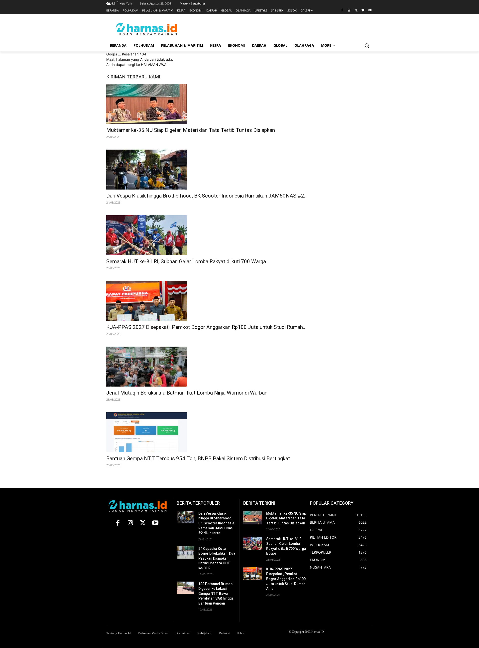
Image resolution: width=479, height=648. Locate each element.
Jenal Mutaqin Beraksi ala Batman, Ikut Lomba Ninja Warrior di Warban (186, 393)
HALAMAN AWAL (154, 64)
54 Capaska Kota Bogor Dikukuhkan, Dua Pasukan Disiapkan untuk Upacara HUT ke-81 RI (216, 558)
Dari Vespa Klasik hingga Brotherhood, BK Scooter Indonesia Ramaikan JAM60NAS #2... (207, 196)
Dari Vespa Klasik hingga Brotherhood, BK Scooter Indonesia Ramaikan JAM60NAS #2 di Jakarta (216, 523)
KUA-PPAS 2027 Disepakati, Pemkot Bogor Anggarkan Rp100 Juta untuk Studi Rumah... (206, 327)
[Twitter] (356, 10)
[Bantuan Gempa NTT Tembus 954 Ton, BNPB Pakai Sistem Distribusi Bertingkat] (198, 432)
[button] (367, 45)
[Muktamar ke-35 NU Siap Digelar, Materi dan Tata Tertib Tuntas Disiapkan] (190, 104)
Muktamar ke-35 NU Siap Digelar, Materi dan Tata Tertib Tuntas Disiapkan (190, 130)
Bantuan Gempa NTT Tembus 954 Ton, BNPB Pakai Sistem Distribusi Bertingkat (198, 458)
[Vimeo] (363, 10)
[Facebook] (342, 10)
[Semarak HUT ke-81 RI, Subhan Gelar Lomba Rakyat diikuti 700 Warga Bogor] (188, 235)
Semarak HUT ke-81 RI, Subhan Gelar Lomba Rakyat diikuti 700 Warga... (188, 261)
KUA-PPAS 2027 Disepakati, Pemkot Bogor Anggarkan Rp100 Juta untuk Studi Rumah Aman (286, 579)
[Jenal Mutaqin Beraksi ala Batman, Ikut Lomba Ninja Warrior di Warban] (186, 367)
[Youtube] (370, 10)
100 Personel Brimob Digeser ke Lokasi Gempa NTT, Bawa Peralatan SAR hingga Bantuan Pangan (216, 593)
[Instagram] (349, 10)
